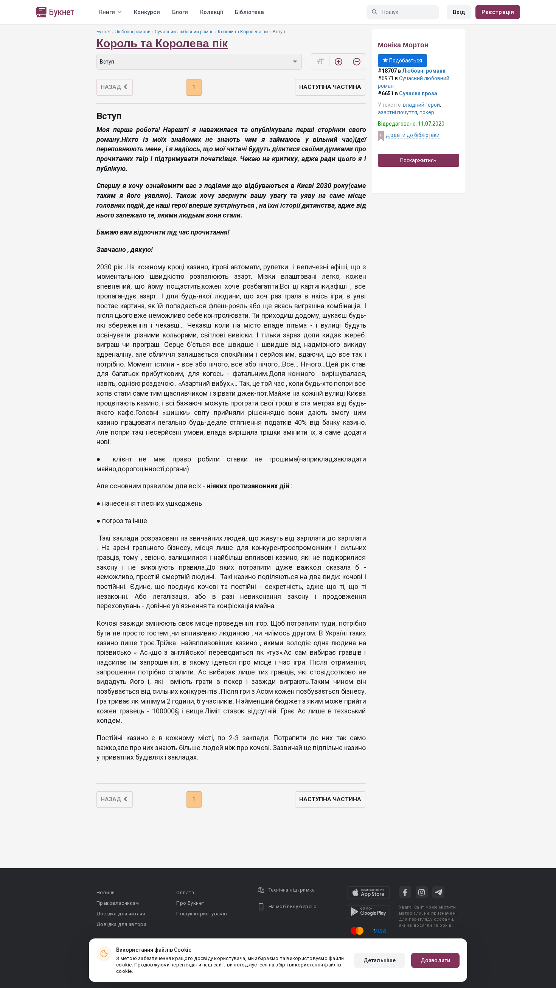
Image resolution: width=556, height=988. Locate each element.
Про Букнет (190, 903)
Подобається (405, 60)
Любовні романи (133, 31)
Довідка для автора (121, 924)
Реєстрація (497, 12)
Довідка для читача (120, 914)
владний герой (421, 105)
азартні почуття (397, 112)
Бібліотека (249, 12)
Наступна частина (330, 87)
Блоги (180, 12)
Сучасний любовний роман (184, 31)
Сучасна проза (418, 93)
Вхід (459, 12)
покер (426, 112)
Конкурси (147, 12)
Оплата (185, 892)
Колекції (211, 12)
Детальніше (379, 960)
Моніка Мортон (403, 45)
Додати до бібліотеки (413, 135)
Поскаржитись (418, 160)
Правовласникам (117, 903)
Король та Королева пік (243, 31)
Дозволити (435, 960)
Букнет (103, 31)
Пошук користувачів (201, 914)
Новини (105, 892)
